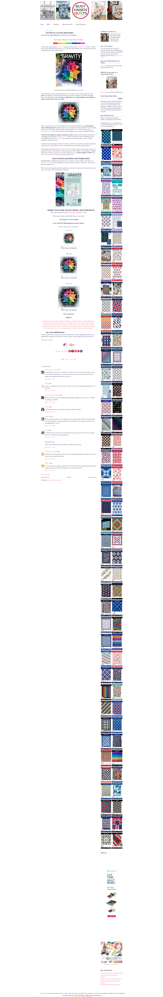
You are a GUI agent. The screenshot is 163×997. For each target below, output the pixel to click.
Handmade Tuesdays (60, 324)
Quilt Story (62, 323)
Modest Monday (88, 328)
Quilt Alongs (73, 359)
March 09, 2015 (50, 390)
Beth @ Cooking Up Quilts (52, 395)
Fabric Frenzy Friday (89, 326)
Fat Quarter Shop (46, 162)
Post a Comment (45, 474)
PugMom (47, 416)
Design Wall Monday (88, 321)
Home (69, 477)
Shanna (47, 406)
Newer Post (45, 477)
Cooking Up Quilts (48, 321)
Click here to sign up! (47, 340)
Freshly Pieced (56, 326)
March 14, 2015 (50, 470)
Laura (46, 430)
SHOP (48, 24)
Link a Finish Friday (49, 328)
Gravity (67, 359)
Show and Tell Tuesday (87, 323)
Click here (103, 65)
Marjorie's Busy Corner (51, 369)
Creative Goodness (78, 328)
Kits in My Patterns (81, 24)
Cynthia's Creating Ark (51, 451)
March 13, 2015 (50, 458)
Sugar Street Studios (87, 996)
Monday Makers (77, 321)
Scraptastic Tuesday (48, 324)
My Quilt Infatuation (76, 326)
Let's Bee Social (66, 326)
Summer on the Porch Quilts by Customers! (111, 979)
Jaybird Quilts (82, 47)
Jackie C (47, 463)
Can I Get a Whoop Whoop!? (63, 328)
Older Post (92, 477)
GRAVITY (60, 47)
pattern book (64, 136)
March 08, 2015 (50, 379)
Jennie (47, 383)
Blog (42, 24)
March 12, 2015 (50, 447)
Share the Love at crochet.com (111, 964)
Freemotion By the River (73, 323)
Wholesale (56, 24)
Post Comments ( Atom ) (54, 480)
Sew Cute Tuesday (83, 324)
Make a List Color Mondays (50, 323)
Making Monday (59, 321)
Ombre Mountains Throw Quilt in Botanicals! (112, 973)
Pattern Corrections (67, 24)
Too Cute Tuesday (72, 324)
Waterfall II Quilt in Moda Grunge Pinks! (111, 984)
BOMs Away (68, 321)
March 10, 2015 (50, 425)
